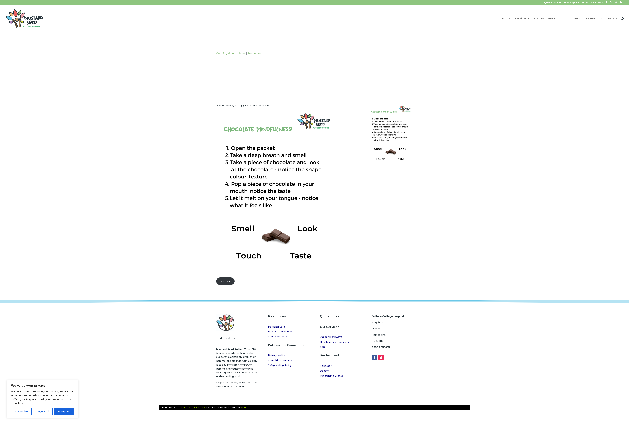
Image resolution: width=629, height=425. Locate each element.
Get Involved (543, 18)
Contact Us (594, 18)
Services (521, 18)
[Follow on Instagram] (381, 357)
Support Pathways (331, 337)
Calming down (226, 53)
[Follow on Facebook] (374, 357)
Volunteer (326, 365)
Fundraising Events (331, 375)
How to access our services (336, 342)
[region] (43, 399)
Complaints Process (280, 360)
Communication (277, 336)
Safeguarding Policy (280, 365)
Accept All (64, 411)
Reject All (43, 411)
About (564, 18)
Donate (611, 18)
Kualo (243, 407)
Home (505, 18)
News (578, 18)
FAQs (323, 347)
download (225, 281)
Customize (21, 411)
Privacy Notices (277, 355)
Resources (254, 53)
